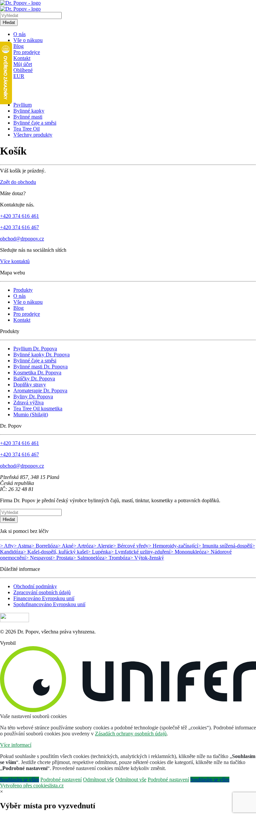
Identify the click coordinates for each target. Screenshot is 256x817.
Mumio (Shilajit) (30, 414)
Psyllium (22, 105)
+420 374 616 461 (19, 216)
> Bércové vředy (130, 546)
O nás (19, 34)
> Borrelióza (44, 546)
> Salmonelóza (88, 558)
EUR (18, 76)
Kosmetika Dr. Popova (37, 372)
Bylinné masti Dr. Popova (40, 366)
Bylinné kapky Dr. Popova (41, 354)
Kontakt (21, 58)
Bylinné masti (27, 117)
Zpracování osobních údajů (42, 592)
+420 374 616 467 (19, 227)
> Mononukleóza (188, 552)
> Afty (7, 546)
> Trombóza (117, 558)
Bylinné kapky (28, 111)
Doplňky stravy (29, 384)
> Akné (65, 546)
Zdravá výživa (28, 402)
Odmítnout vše (98, 779)
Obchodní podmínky (35, 586)
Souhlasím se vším (19, 779)
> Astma (22, 546)
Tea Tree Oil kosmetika (37, 408)
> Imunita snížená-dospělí (225, 546)
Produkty (23, 290)
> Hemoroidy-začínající (173, 546)
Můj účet (22, 64)
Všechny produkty (32, 135)
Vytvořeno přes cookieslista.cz (32, 785)
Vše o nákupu (28, 40)
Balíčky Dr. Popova (34, 378)
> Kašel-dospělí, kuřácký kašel (55, 552)
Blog (18, 46)
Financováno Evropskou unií (43, 598)
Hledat (9, 22)
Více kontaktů (15, 261)
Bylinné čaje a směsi (34, 123)
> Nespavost (39, 558)
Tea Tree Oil (26, 129)
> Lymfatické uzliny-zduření (140, 552)
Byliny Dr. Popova (33, 396)
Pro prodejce (26, 52)
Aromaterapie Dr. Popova (40, 390)
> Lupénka (99, 552)
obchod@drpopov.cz (22, 238)
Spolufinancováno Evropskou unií (49, 604)
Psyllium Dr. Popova (35, 348)
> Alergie (103, 546)
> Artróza (83, 546)
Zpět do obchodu (18, 182)
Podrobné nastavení (61, 779)
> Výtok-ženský (147, 558)
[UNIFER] (128, 710)
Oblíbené (23, 70)
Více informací (15, 745)
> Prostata (62, 558)
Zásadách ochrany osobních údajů (131, 733)
